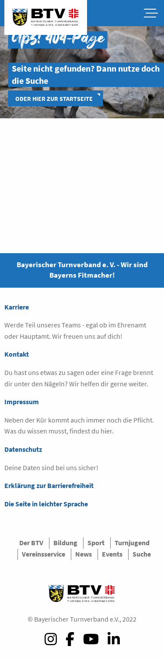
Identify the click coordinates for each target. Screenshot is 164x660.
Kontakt (16, 354)
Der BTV (31, 542)
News (83, 554)
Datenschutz (23, 449)
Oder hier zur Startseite (54, 99)
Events (112, 554)
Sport (96, 542)
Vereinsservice (43, 554)
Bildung (65, 542)
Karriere (16, 306)
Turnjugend (132, 542)
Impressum (21, 401)
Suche (142, 554)
